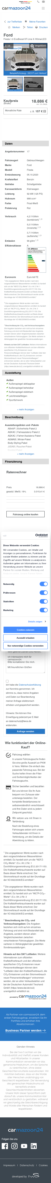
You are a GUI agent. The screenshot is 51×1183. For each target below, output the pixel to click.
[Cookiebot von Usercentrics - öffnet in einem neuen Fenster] (36, 535)
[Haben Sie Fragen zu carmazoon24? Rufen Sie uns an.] (38, 2)
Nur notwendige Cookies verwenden (25, 646)
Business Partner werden (23, 1030)
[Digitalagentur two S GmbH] (25, 1176)
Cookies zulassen (25, 630)
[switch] (44, 592)
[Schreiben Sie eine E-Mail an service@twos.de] (43, 2)
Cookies (43, 1165)
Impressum (9, 1165)
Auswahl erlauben (25, 638)
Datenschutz (27, 1165)
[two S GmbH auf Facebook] (5, 1146)
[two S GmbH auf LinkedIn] (34, 1146)
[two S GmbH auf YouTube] (24, 1146)
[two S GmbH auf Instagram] (14, 1146)
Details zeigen (35, 621)
